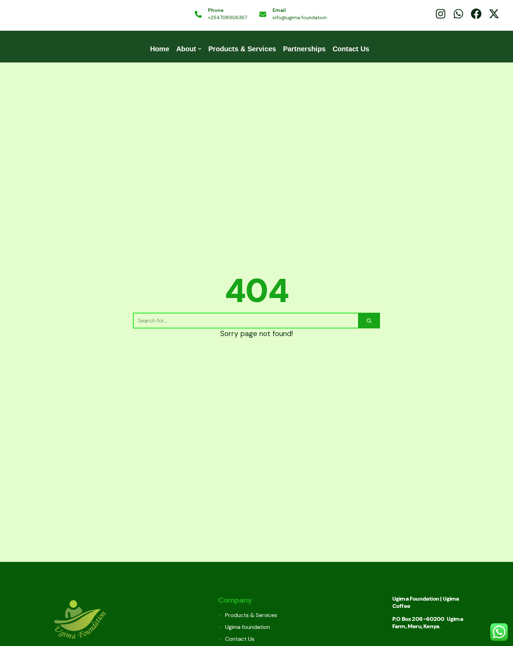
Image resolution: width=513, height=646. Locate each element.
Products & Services (242, 49)
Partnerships (304, 49)
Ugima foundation (247, 627)
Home (159, 49)
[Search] (369, 320)
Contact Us (351, 49)
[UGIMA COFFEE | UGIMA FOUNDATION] (53, 14)
